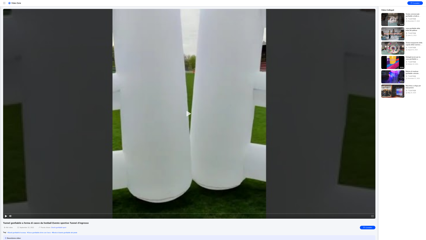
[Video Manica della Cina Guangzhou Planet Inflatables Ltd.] (14, 3)
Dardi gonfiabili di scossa (17, 232)
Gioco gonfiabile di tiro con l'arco (39, 232)
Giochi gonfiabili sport (58, 227)
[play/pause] (6, 216)
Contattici (416, 3)
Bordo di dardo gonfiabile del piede (65, 232)
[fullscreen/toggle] (372, 216)
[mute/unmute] (10, 216)
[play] (189, 114)
